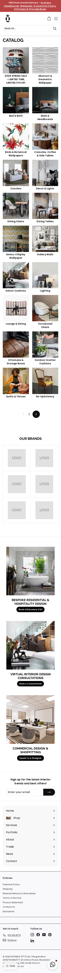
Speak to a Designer (30, 758)
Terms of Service (12, 897)
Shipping (8, 888)
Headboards (11, 6)
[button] (52, 964)
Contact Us (9, 906)
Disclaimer (9, 911)
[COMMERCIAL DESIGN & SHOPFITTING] (30, 719)
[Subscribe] (49, 792)
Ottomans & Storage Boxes (30, 9)
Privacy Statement (13, 902)
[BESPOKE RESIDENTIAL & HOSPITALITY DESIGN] (30, 571)
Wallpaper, (26, 6)
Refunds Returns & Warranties (19, 893)
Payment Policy (11, 884)
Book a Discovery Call (30, 609)
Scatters (46, 2)
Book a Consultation (30, 683)
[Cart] (49, 18)
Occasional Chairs (45, 6)
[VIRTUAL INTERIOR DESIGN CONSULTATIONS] (30, 645)
